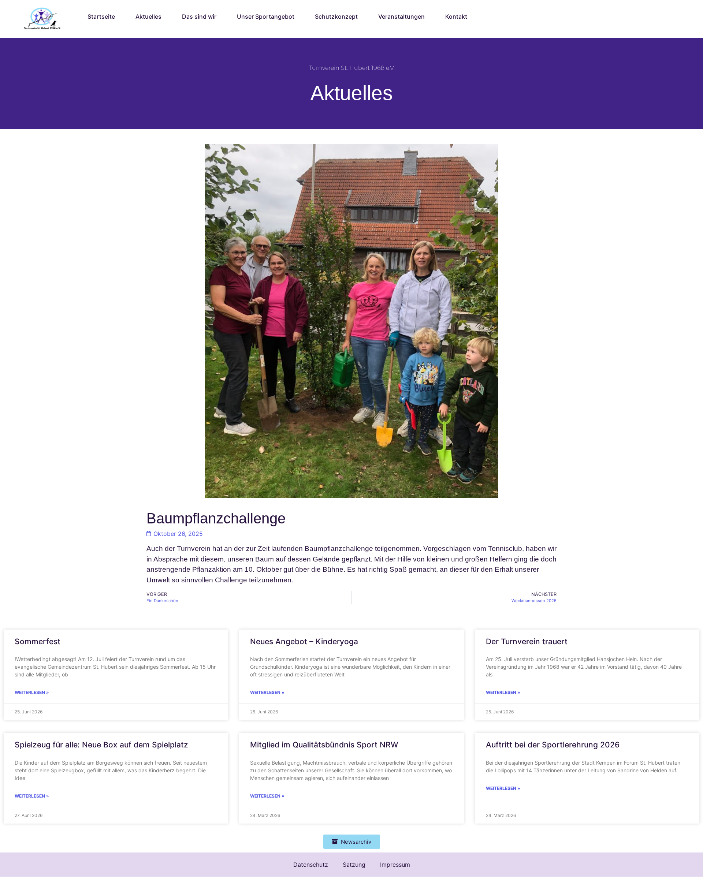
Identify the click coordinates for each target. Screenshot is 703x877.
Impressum (395, 864)
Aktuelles (148, 16)
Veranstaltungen (401, 16)
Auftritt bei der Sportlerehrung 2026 (553, 744)
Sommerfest (37, 641)
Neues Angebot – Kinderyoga (304, 641)
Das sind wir (199, 16)
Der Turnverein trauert (527, 641)
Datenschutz (310, 864)
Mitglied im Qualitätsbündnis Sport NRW (324, 744)
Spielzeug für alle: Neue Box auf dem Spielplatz (101, 744)
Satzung (354, 864)
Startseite (101, 16)
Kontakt (456, 16)
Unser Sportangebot (265, 16)
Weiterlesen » (32, 692)
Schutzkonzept (336, 16)
